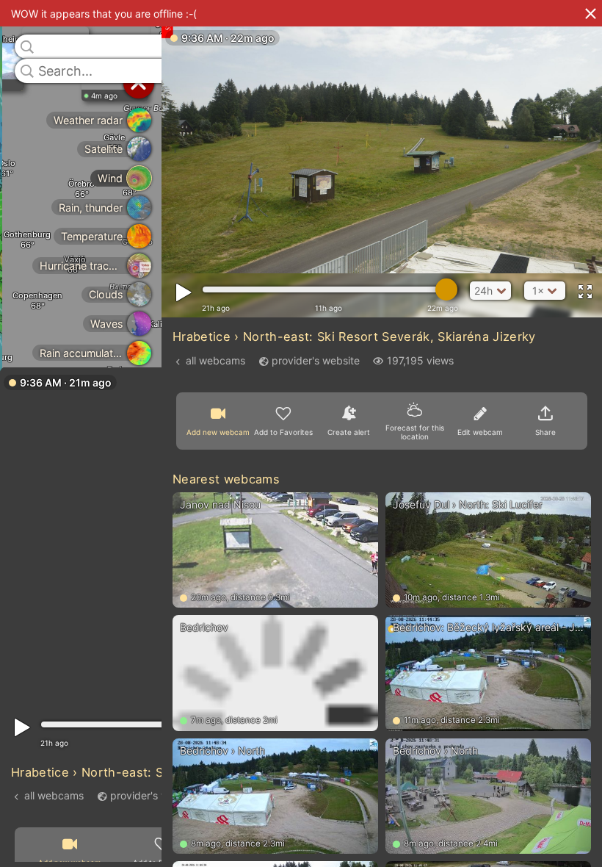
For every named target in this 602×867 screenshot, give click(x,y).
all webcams (54, 794)
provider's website (154, 794)
